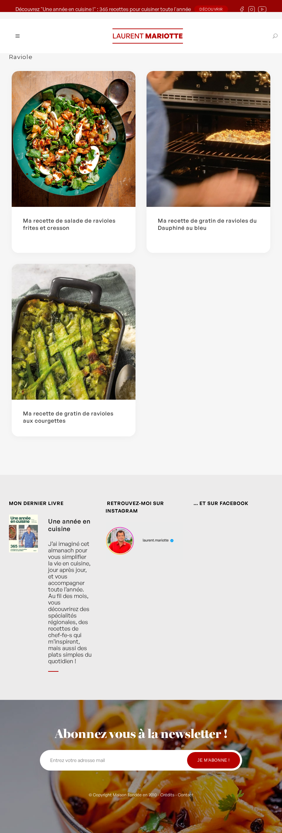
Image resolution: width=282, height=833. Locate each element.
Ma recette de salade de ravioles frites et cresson (69, 224)
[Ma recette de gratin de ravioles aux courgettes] (73, 332)
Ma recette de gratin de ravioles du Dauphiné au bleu (207, 224)
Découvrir (211, 9)
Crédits (167, 794)
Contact (186, 794)
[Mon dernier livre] (23, 598)
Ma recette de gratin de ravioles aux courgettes (68, 417)
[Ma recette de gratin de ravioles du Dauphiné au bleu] (208, 139)
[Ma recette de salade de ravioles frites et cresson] (73, 139)
